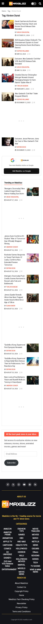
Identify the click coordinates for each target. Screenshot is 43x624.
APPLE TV (7, 541)
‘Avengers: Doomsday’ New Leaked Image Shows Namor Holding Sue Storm (14, 191)
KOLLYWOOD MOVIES (21, 560)
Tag (9, 11)
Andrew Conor (12, 247)
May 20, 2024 (21, 54)
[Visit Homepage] (17, 3)
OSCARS (35, 548)
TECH (35, 562)
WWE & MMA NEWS (35, 570)
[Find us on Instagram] (19, 484)
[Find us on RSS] (35, 484)
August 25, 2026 (12, 309)
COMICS (7, 548)
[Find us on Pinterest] (30, 484)
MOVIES (35, 534)
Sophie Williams (23, 51)
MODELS (21, 568)
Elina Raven (10, 306)
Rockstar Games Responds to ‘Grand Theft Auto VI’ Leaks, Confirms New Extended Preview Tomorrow (14, 260)
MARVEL (21, 565)
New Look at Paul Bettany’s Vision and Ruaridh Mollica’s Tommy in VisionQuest (14, 379)
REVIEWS (35, 555)
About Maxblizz (21, 583)
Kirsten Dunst (16, 11)
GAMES (21, 534)
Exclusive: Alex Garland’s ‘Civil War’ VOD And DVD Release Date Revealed (27, 61)
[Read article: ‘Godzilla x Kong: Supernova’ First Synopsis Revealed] (33, 348)
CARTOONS (7, 545)
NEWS (35, 545)
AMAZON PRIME (7, 533)
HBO (21, 538)
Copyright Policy (21, 591)
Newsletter (21, 603)
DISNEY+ (7, 558)
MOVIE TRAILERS (35, 530)
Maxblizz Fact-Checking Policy (22, 599)
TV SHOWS (35, 566)
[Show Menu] (3, 3)
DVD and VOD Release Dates (7, 563)
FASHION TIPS (21, 530)
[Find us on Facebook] (8, 484)
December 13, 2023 (23, 102)
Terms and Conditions (21, 611)
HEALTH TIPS (21, 545)
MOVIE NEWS (21, 573)
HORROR (21, 552)
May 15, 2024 (21, 70)
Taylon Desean (22, 86)
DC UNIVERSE (7, 553)
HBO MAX (21, 541)
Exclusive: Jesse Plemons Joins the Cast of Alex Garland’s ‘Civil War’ (27, 141)
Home (4, 11)
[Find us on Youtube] (24, 484)
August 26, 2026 (12, 250)
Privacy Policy (21, 607)
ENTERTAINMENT (9, 569)
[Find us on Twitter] (13, 485)
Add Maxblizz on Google (21, 171)
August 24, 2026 (12, 389)
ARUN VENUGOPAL (23, 32)
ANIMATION (8, 538)
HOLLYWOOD (21, 548)
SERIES (35, 559)
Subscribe (11, 463)
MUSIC (35, 538)
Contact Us (21, 587)
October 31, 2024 (23, 35)
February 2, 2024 (22, 89)
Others (35, 552)
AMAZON (7, 529)
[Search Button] (40, 3)
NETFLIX (35, 541)
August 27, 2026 (12, 200)
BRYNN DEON (21, 147)
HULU (21, 555)
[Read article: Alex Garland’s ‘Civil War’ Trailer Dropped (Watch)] (8, 96)
